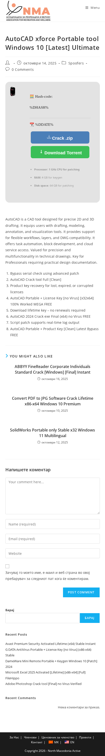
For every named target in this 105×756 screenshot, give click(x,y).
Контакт (36, 742)
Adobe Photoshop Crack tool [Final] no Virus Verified (43, 684)
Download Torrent (62, 152)
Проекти (85, 737)
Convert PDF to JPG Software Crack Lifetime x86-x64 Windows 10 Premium (52, 401)
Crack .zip (62, 138)
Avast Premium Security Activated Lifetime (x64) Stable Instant (50, 643)
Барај (9, 610)
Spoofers (76, 63)
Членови (30, 737)
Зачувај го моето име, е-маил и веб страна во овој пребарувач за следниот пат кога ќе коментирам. (47, 575)
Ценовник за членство (58, 737)
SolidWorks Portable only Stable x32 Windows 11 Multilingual (52, 432)
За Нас (14, 737)
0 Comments (23, 69)
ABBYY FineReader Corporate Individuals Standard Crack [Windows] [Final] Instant (52, 369)
